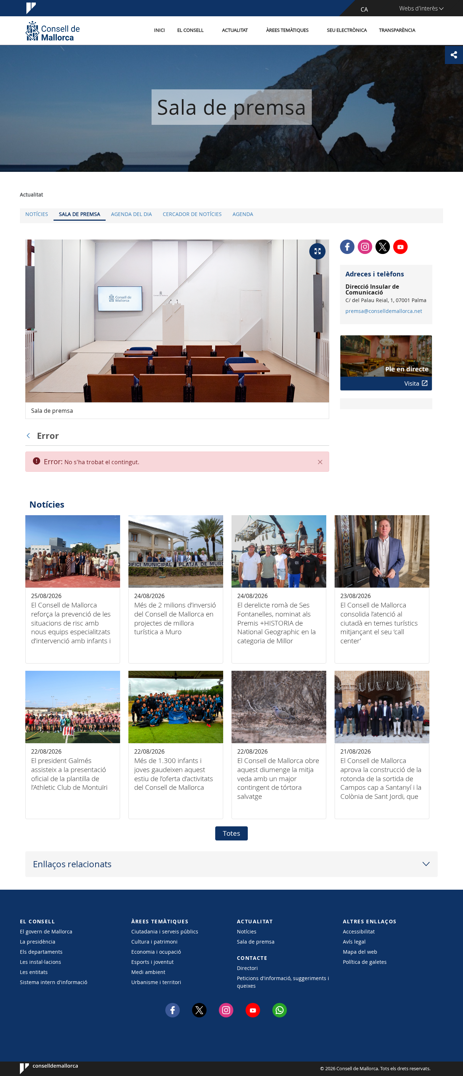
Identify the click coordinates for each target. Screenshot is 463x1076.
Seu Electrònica (347, 30)
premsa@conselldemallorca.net (383, 311)
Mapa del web (360, 951)
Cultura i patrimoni (154, 941)
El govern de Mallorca (46, 931)
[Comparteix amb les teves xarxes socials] (454, 55)
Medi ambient (148, 972)
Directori (247, 968)
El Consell (190, 30)
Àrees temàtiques (287, 30)
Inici (159, 30)
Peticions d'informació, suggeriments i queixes (283, 982)
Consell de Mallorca (42, 1069)
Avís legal (354, 941)
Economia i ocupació (156, 951)
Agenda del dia (131, 214)
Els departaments (41, 951)
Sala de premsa (79, 214)
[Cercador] (429, 30)
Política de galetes (365, 961)
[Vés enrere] (30, 435)
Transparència (397, 30)
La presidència (37, 941)
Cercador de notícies (192, 214)
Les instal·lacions (40, 961)
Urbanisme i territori (156, 982)
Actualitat (235, 30)
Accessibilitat (359, 931)
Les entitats (34, 972)
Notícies (36, 214)
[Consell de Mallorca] (52, 30)
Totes (231, 833)
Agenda (243, 214)
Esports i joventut (152, 961)
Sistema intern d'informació (53, 982)
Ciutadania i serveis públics (164, 931)
